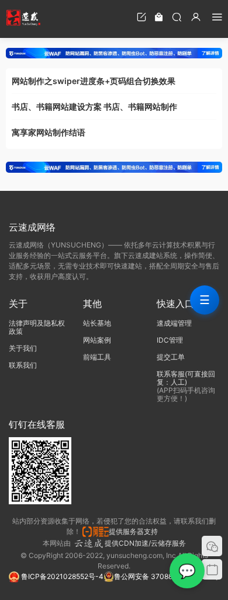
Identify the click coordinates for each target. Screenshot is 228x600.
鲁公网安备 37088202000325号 (166, 576)
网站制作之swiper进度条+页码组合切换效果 (93, 81)
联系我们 (23, 365)
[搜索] (176, 16)
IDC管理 (170, 340)
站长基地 (97, 323)
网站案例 (97, 340)
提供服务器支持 (135, 531)
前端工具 (97, 357)
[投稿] (141, 16)
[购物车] (159, 16)
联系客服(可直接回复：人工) (186, 377)
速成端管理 (174, 323)
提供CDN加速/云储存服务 (145, 543)
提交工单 (171, 357)
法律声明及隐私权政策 (37, 327)
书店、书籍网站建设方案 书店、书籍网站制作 (94, 106)
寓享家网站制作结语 (48, 132)
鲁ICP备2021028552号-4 (61, 576)
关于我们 (23, 348)
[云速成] (23, 17)
